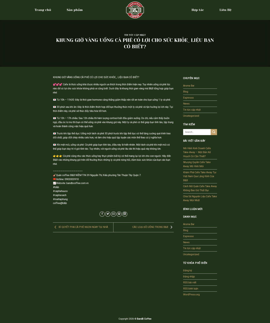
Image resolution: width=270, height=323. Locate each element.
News (186, 103)
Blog (185, 91)
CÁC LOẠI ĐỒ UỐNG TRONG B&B (150, 227)
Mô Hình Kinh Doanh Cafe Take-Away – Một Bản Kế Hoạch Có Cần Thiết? (197, 152)
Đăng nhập (189, 276)
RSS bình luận (190, 288)
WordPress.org (191, 294)
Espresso (188, 97)
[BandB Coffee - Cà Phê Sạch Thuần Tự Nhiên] (135, 10)
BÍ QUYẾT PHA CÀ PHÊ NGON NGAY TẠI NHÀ (83, 227)
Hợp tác (198, 10)
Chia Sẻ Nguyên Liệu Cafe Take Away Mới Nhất (200, 198)
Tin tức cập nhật (135, 35)
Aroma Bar (188, 85)
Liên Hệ (225, 10)
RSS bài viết (189, 282)
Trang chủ (43, 10)
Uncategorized (191, 115)
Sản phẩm (75, 10)
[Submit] (214, 132)
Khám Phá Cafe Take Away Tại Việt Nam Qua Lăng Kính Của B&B (199, 176)
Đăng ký (187, 270)
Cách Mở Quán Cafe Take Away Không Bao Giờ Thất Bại (200, 188)
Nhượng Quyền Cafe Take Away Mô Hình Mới (197, 164)
